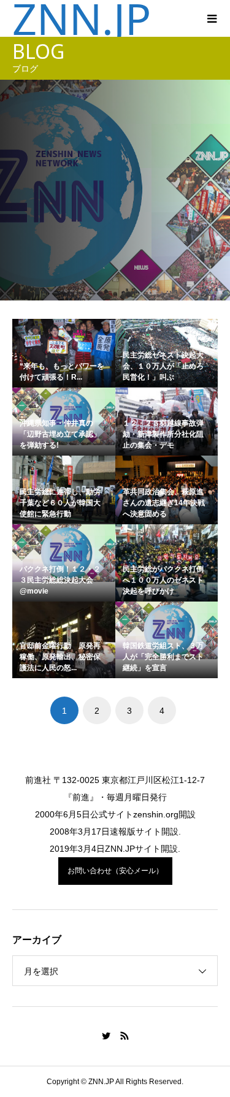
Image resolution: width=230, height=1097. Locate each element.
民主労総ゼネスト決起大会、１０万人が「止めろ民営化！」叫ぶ (163, 366)
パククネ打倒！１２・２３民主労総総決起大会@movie (60, 580)
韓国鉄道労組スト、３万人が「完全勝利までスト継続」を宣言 (163, 656)
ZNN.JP (81, 18)
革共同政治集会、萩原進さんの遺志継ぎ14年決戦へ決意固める (164, 502)
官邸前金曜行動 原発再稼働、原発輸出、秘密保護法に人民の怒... (60, 656)
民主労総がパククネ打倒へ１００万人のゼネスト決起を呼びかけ (163, 580)
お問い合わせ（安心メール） (115, 870)
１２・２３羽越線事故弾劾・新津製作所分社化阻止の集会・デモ (163, 434)
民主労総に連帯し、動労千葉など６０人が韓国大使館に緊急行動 (60, 502)
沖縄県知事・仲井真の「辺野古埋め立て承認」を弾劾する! (60, 434)
